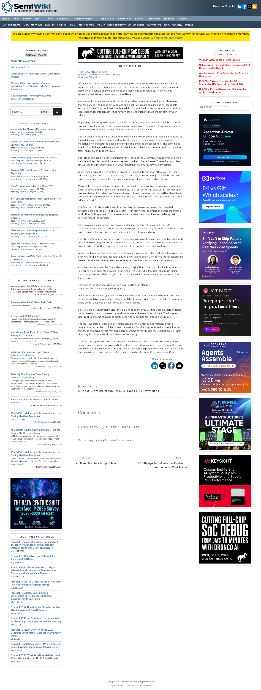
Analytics (105, 18)
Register (218, 6)
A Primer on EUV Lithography (25, 316)
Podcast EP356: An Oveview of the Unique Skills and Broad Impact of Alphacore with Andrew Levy (35, 620)
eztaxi (98, 391)
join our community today (167, 38)
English (207, 106)
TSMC (71, 24)
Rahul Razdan (39, 422)
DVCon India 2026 (19, 67)
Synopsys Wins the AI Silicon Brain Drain (31, 286)
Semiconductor (83, 18)
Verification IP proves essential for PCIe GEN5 (34, 399)
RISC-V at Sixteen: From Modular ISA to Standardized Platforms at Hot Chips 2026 (221, 82)
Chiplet (61, 24)
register (93, 440)
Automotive (154, 24)
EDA (37, 18)
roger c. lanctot (139, 391)
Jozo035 (23, 192)
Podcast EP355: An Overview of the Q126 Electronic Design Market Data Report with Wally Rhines (35, 632)
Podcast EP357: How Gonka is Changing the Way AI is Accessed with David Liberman (35, 609)
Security (123, 18)
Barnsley (27, 176)
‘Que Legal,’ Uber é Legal (92, 71)
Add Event (31, 55)
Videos (183, 18)
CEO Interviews (33, 24)
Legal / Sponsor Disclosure (122, 685)
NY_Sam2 (24, 163)
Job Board (153, 18)
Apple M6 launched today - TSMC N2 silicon (32, 243)
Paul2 (25, 148)
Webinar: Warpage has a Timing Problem (219, 60)
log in (104, 440)
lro (24, 132)
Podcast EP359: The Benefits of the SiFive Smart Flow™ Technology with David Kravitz (35, 583)
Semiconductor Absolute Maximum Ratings (32, 129)
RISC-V (101, 24)
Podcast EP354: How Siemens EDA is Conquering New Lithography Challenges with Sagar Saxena (35, 645)
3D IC (167, 24)
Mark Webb (40, 344)
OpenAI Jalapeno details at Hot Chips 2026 (32, 186)
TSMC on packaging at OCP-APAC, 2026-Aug (33, 157)
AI (129, 24)
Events (189, 24)
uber (155, 391)
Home (5, 18)
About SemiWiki (143, 685)
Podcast (169, 18)
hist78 (26, 221)
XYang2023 (28, 205)
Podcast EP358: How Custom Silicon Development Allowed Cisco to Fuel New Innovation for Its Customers (31, 596)
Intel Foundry (86, 24)
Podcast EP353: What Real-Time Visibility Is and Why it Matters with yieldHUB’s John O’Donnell (35, 657)
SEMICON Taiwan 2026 (22, 61)
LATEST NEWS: (12, 24)
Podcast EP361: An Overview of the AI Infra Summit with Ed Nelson (32, 558)
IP (49, 18)
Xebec (22, 151)
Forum (27, 18)
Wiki (16, 18)
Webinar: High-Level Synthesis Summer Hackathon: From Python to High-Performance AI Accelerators (35, 86)
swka (25, 189)
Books (139, 18)
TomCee (23, 135)
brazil (87, 391)
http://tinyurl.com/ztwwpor (93, 288)
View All (42, 55)
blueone (26, 246)
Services (62, 18)
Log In (230, 6)
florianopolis (115, 391)
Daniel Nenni (28, 160)
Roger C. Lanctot (88, 74)
